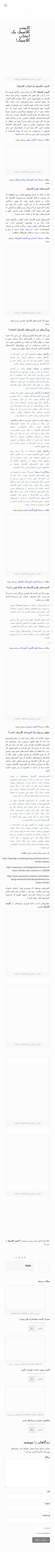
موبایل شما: (39, 784)
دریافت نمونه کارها (27, 805)
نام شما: (40, 769)
